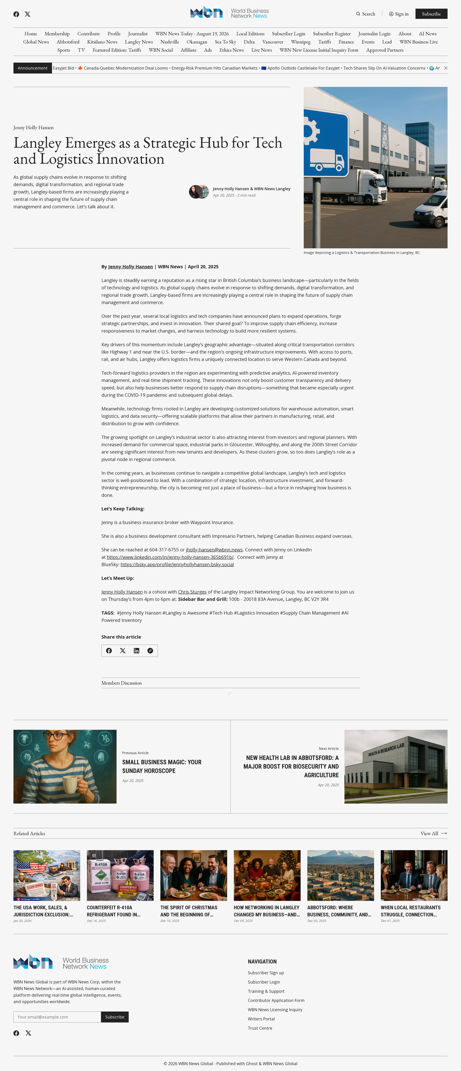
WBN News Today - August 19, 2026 (192, 33)
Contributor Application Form (276, 1000)
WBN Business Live (419, 41)
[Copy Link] (150, 650)
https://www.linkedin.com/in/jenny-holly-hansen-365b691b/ (170, 557)
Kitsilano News (102, 41)
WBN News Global (195, 1063)
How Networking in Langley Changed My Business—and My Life (266, 911)
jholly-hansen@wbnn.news (214, 549)
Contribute (88, 33)
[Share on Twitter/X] (123, 650)
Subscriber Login (288, 33)
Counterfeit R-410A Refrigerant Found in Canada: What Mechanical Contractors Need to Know (119, 911)
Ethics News (231, 50)
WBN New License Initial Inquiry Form (319, 50)
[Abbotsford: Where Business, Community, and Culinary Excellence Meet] (340, 875)
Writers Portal (261, 1019)
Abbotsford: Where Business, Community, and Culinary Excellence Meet (338, 911)
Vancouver (272, 41)
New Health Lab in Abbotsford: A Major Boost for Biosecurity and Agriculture (291, 766)
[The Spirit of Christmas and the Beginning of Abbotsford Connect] (193, 875)
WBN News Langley (272, 188)
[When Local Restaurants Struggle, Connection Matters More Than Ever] (414, 875)
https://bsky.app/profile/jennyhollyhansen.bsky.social (177, 564)
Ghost (252, 1063)
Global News (36, 41)
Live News (261, 50)
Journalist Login (374, 33)
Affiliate (188, 50)
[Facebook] (16, 14)
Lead (387, 41)
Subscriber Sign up (266, 973)
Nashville (170, 41)
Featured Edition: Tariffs (117, 50)
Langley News (139, 41)
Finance (346, 41)
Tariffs (324, 41)
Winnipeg (300, 41)
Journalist (138, 33)
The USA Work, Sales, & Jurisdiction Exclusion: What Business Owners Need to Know (46, 911)
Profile (114, 33)
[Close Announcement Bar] (446, 68)
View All (429, 833)
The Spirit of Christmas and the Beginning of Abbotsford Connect (188, 911)
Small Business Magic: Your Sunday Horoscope (161, 766)
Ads (208, 50)
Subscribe (431, 13)
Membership (57, 33)
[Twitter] (27, 14)
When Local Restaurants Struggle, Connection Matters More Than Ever (411, 911)
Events (368, 41)
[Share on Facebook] (109, 650)
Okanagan (197, 41)
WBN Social (161, 50)
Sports (64, 50)
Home (30, 33)
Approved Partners (384, 50)
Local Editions (250, 33)
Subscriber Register (332, 33)
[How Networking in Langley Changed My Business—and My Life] (267, 875)
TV (81, 50)
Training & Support (266, 991)
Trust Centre (260, 1028)
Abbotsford (68, 41)
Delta (249, 41)
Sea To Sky (225, 41)
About (404, 33)
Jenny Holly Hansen (33, 127)
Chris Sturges (192, 592)
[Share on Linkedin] (136, 650)
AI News (428, 33)
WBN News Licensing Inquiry (275, 1010)
